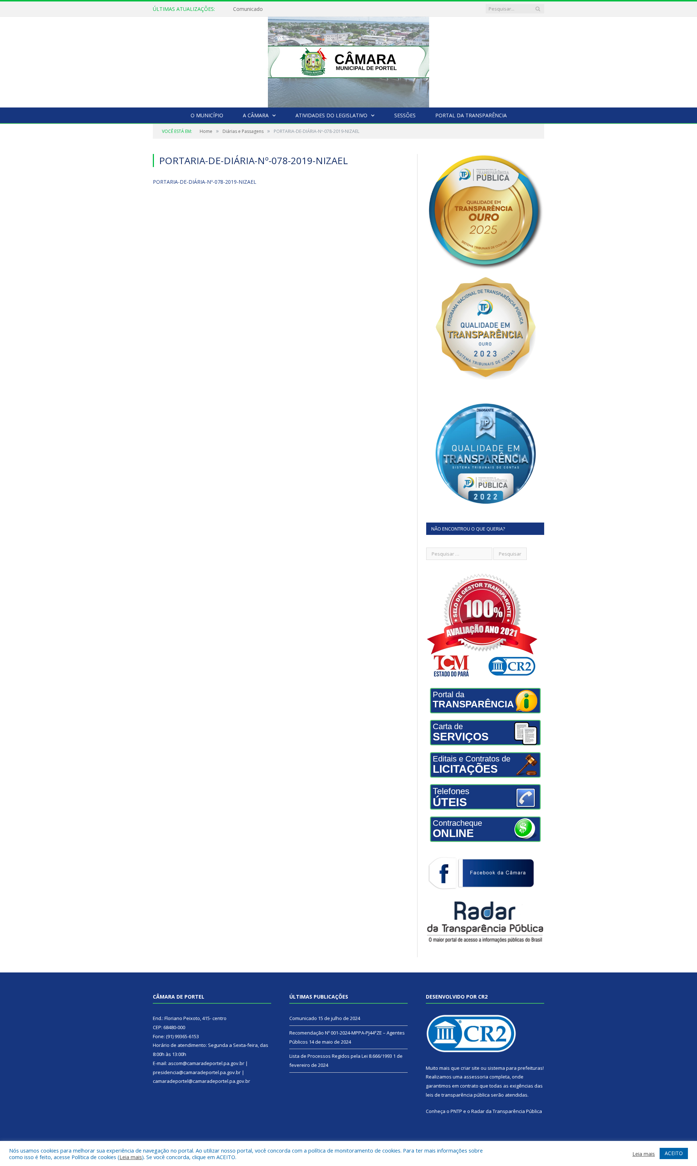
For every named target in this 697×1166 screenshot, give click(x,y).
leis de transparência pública (458, 1095)
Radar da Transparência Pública (506, 1111)
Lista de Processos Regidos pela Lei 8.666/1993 (340, 1056)
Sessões (405, 115)
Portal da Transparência (471, 115)
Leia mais (130, 1157)
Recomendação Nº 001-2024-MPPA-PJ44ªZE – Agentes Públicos (308, 9)
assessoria (476, 1076)
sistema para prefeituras (515, 1068)
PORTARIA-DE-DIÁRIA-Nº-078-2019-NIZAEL (204, 181)
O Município (207, 115)
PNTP (456, 1111)
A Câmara (256, 115)
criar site (470, 1068)
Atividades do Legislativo (331, 115)
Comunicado (303, 1018)
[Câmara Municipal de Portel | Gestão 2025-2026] (348, 60)
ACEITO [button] (674, 1153)
